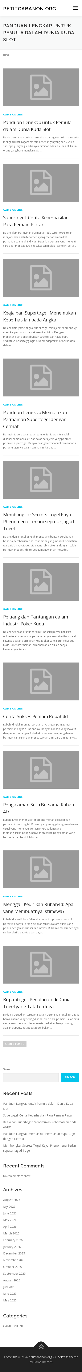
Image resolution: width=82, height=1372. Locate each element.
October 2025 (12, 1267)
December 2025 (14, 1253)
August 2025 (11, 1280)
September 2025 (14, 1274)
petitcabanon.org (29, 8)
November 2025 (14, 1260)
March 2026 (11, 1233)
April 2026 (10, 1227)
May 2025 (10, 1300)
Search (7, 1069)
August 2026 (11, 1200)
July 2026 (9, 1207)
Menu (74, 8)
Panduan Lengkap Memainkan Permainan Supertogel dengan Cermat (35, 419)
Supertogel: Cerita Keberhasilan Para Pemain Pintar (38, 1115)
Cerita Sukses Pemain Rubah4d (35, 716)
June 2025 (10, 1294)
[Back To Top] (41, 1347)
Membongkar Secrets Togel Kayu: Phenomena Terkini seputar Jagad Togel (38, 521)
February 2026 (13, 1240)
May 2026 (10, 1220)
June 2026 (10, 1213)
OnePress (62, 1357)
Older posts (14, 1044)
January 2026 (12, 1247)
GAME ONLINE (13, 114)
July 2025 (9, 1287)
